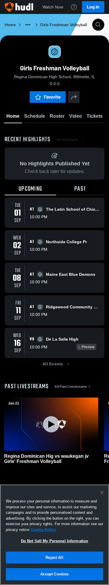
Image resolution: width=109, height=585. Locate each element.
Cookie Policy (43, 529)
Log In (93, 7)
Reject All (54, 557)
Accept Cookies (54, 574)
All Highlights (67, 139)
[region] (54, 534)
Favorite (52, 97)
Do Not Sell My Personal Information (54, 541)
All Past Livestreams (71, 386)
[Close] (102, 492)
